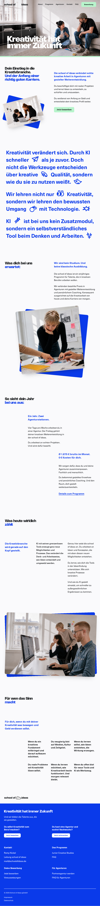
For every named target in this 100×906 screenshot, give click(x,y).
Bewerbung (88, 4)
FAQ (76, 4)
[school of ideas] (16, 4)
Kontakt (69, 4)
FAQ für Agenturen (61, 878)
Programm (49, 4)
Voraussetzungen (12, 878)
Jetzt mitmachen (61, 835)
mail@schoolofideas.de (15, 861)
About (40, 4)
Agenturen (60, 4)
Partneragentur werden (63, 874)
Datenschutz (8, 900)
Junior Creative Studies (63, 853)
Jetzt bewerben (64, 110)
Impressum (8, 897)
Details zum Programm (71, 494)
